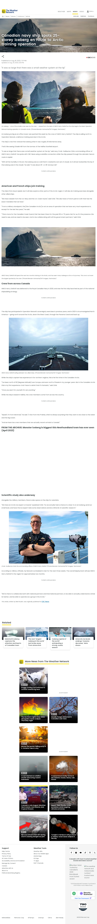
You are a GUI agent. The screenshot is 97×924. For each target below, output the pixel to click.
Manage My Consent (9, 863)
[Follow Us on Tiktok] (85, 852)
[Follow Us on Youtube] (80, 852)
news (7, 16)
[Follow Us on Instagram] (76, 852)
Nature (13, 16)
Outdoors (20, 16)
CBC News (45, 601)
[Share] (3, 56)
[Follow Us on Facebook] (71, 852)
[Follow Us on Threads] (90, 852)
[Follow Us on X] (94, 852)
